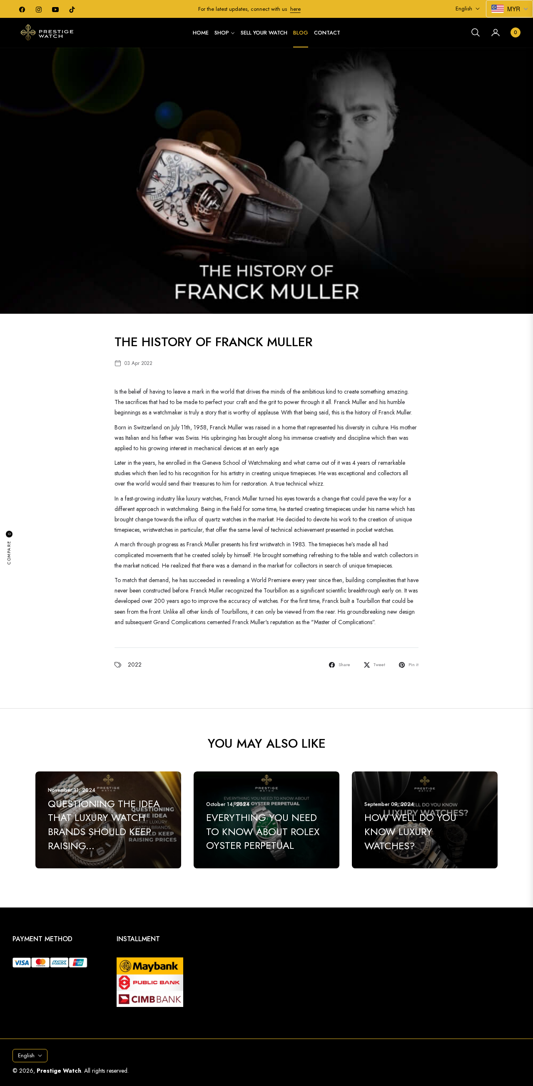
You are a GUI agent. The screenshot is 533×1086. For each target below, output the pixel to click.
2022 (135, 664)
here (295, 9)
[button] (476, 32)
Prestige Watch (59, 1070)
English (464, 8)
